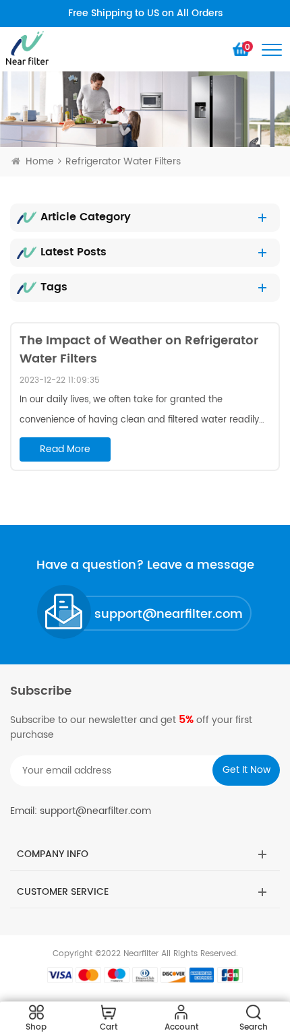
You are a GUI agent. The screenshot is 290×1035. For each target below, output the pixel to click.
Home (40, 161)
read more (65, 449)
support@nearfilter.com (168, 614)
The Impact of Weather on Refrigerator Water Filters (139, 350)
